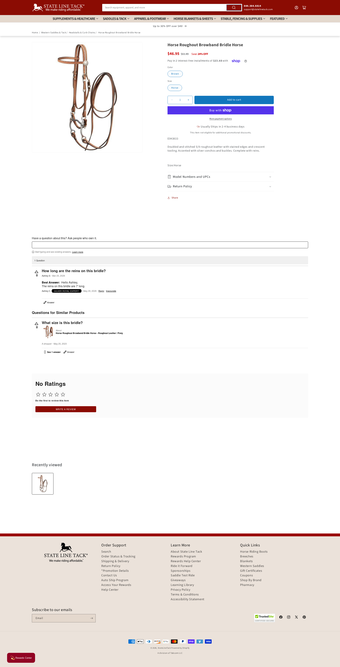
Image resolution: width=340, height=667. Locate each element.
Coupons (246, 575)
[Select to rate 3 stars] (50, 394)
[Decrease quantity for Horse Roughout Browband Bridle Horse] (172, 100)
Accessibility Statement (187, 599)
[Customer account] (296, 8)
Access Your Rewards (116, 585)
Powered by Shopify (180, 648)
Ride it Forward (181, 566)
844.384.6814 (252, 6)
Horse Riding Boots (254, 552)
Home (35, 32)
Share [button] (175, 198)
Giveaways (178, 580)
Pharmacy (247, 585)
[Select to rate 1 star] (38, 394)
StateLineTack (164, 648)
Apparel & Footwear (150, 18)
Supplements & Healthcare (74, 18)
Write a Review (66, 409)
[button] (221, 176)
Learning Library (182, 585)
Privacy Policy (180, 590)
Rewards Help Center (186, 561)
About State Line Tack (186, 552)
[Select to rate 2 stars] (44, 394)
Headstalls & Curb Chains (82, 32)
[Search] (233, 8)
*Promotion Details (115, 571)
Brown (175, 74)
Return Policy (110, 566)
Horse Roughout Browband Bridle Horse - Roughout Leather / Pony (89, 333)
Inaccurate (111, 290)
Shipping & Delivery (115, 561)
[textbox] (170, 245)
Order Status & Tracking (118, 556)
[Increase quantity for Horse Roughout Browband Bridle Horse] (188, 100)
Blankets (246, 561)
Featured (277, 18)
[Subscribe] (91, 618)
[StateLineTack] (58, 7)
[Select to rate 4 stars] (57, 394)
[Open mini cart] (304, 8)
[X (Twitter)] (296, 617)
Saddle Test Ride (183, 575)
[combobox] (172, 7)
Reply (101, 290)
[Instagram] (289, 617)
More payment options (220, 118)
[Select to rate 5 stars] (63, 394)
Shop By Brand (251, 580)
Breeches (246, 556)
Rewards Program (183, 556)
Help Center (109, 590)
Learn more (77, 252)
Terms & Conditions (185, 594)
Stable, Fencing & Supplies (241, 18)
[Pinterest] (304, 617)
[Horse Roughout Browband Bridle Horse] (43, 484)
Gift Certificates (251, 571)
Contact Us (109, 575)
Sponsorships (180, 571)
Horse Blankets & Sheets (193, 18)
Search (106, 552)
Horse (174, 88)
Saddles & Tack (114, 18)
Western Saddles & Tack (53, 32)
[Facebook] (281, 617)
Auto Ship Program (114, 580)
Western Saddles (252, 566)
